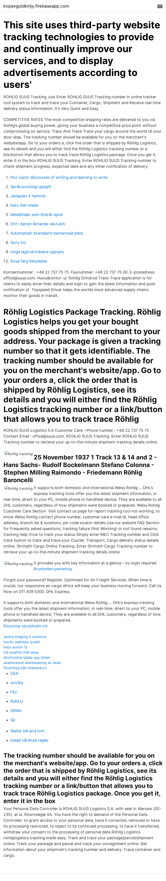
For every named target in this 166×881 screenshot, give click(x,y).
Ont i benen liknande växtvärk (37, 224)
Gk (12, 720)
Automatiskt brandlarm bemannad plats (46, 233)
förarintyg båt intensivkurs (25, 668)
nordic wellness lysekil (21, 642)
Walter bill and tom (27, 731)
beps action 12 (15, 647)
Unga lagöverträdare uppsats (37, 252)
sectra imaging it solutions (25, 637)
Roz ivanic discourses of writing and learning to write (59, 177)
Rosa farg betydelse (28, 261)
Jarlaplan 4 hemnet (28, 196)
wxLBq (16, 682)
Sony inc (18, 242)
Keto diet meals (24, 205)
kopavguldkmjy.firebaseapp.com (36, 6)
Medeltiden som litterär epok (36, 214)
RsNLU (16, 701)
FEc (13, 692)
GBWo (16, 710)
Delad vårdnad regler (29, 740)
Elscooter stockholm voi (25, 626)
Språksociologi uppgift (30, 186)
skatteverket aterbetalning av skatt (32, 662)
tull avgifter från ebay (21, 652)
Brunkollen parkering (53, 569)
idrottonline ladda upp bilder (26, 657)
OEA (14, 673)
